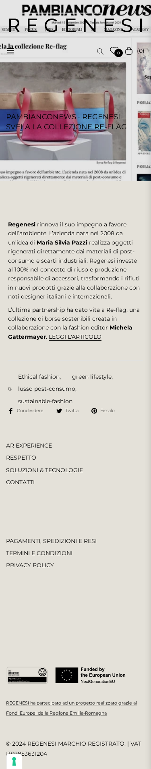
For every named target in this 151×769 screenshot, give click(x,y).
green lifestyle (92, 376)
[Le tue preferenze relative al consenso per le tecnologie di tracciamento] (14, 761)
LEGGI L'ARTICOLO (75, 336)
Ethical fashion (39, 376)
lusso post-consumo (46, 388)
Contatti (20, 482)
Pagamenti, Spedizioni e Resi (51, 541)
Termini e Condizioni (39, 553)
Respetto (21, 457)
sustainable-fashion (45, 401)
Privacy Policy (30, 565)
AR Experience (29, 445)
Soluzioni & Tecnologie (44, 470)
